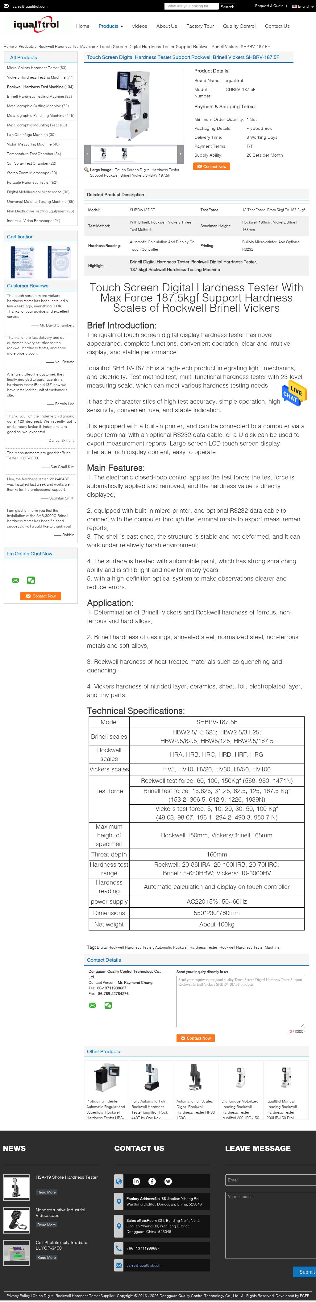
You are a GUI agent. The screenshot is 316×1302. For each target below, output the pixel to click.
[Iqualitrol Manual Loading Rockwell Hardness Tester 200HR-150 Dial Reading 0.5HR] (286, 1077)
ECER (305, 1295)
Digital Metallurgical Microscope (34, 192)
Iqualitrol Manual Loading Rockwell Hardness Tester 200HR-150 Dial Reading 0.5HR (282, 1112)
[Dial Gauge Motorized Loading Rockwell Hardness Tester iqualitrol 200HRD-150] (241, 1077)
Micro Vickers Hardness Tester (33, 67)
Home (82, 26)
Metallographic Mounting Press (33, 125)
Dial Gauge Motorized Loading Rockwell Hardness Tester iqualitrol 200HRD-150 (240, 1109)
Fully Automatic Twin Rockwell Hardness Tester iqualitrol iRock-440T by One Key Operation (150, 1112)
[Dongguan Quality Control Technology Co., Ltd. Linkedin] (136, 1180)
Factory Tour (200, 26)
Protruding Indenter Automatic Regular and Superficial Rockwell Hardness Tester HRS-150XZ (105, 1112)
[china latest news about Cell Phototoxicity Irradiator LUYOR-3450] (16, 1253)
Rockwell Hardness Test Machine (67, 46)
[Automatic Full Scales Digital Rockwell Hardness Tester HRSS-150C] (196, 1077)
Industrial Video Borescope (29, 220)
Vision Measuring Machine (29, 144)
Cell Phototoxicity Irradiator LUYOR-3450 (62, 1245)
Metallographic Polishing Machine (35, 115)
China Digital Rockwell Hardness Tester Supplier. (74, 1295)
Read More (46, 1192)
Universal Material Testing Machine (37, 201)
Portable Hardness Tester (28, 182)
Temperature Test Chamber (30, 153)
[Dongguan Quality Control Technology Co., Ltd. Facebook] (152, 1180)
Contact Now (214, 166)
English (304, 6)
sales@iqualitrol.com (30, 6)
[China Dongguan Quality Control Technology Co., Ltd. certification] (22, 261)
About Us (166, 26)
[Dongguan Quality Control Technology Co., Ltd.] (38, 24)
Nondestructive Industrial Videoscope (60, 1212)
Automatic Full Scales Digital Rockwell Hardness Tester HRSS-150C (196, 1109)
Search (228, 6)
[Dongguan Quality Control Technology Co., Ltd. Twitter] (168, 1180)
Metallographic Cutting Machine (34, 106)
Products (108, 26)
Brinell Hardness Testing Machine (35, 96)
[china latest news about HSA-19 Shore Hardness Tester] (16, 1187)
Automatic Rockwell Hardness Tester (186, 947)
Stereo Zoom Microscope (28, 172)
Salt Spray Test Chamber (27, 163)
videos (139, 26)
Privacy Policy (18, 1295)
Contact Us (277, 26)
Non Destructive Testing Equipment (36, 211)
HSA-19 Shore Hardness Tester (67, 1177)
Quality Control (239, 26)
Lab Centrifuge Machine (27, 134)
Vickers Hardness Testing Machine (36, 77)
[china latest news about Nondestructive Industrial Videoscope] (16, 1220)
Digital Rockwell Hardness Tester (125, 947)
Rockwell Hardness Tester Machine (250, 947)
